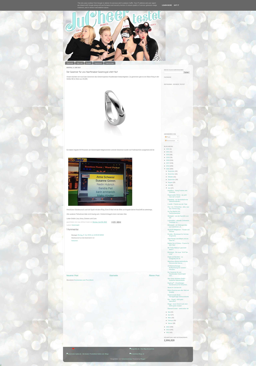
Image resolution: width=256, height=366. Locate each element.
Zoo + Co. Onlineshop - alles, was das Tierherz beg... (178, 207)
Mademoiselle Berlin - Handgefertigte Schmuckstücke (178, 295)
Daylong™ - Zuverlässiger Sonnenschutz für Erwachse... (178, 283)
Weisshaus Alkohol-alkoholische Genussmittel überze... (178, 262)
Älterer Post (154, 275)
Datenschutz (110, 63)
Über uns (80, 63)
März (170, 317)
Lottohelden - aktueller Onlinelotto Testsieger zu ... (178, 221)
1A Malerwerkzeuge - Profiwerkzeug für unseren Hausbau (177, 267)
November (171, 174)
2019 (168, 157)
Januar (170, 323)
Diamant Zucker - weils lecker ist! (178, 308)
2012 (168, 332)
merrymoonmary (126, 359)
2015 (168, 169)
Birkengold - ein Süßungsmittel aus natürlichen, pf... (177, 226)
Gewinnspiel (75, 225)
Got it (176, 5)
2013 (168, 329)
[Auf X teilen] (116, 222)
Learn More (167, 5)
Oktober (170, 177)
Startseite (70, 63)
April (169, 315)
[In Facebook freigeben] (118, 222)
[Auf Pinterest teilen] (120, 222)
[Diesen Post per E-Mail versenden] (112, 222)
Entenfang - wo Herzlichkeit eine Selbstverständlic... (178, 200)
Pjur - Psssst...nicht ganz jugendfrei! (175, 300)
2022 (168, 149)
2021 (168, 152)
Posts (168, 137)
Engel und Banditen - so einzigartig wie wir (175, 257)
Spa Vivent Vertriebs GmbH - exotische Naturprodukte (177, 279)
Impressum (98, 63)
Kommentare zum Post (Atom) (83, 280)
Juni (169, 188)
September (171, 179)
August (170, 182)
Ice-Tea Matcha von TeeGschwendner (174, 212)
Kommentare (170, 140)
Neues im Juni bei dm (174, 287)
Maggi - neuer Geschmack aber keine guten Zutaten (178, 304)
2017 (168, 163)
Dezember (171, 171)
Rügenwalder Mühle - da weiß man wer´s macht (177, 195)
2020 (168, 154)
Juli (169, 185)
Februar (170, 320)
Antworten (74, 240)
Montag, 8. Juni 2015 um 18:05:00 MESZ (91, 235)
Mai (169, 312)
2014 (168, 327)
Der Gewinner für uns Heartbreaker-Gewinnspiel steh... (177, 273)
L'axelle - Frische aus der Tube (177, 204)
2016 (168, 166)
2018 (168, 160)
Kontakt (88, 63)
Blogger (142, 359)
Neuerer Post (72, 275)
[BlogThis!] (114, 222)
